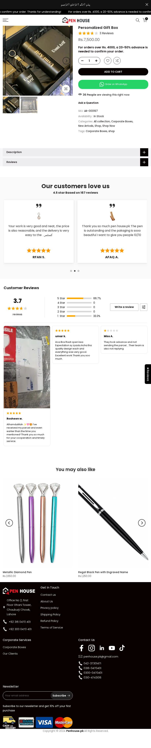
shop (111, 131)
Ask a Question (88, 103)
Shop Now (108, 126)
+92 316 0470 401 (20, 622)
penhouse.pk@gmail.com (101, 656)
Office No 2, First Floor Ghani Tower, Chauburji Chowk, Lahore (19, 607)
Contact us (48, 595)
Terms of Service (52, 627)
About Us (47, 601)
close (4, 4)
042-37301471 (92, 663)
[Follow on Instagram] (91, 648)
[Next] (66, 60)
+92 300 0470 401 (20, 629)
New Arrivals (85, 126)
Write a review (124, 307)
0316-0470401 (92, 668)
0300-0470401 (93, 673)
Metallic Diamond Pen (17, 572)
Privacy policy (50, 608)
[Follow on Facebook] (81, 648)
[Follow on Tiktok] (122, 648)
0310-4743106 (92, 677)
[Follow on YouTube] (112, 648)
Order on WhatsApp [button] (115, 84)
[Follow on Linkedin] (102, 648)
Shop (98, 126)
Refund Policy (49, 621)
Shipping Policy (50, 614)
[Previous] (9, 60)
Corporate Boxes (122, 121)
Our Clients (10, 653)
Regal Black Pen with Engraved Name (103, 572)
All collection (102, 121)
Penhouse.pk (75, 731)
